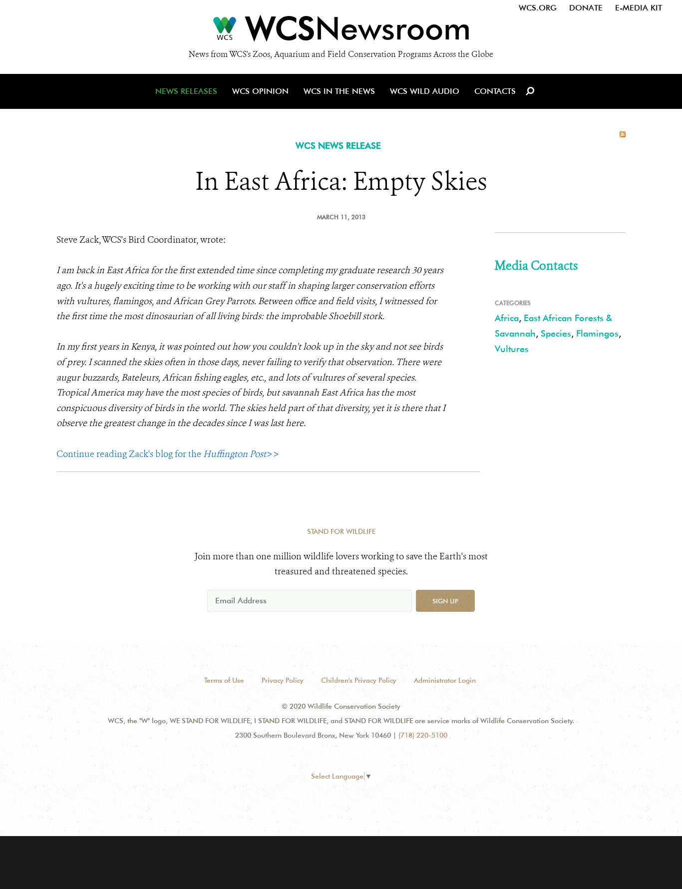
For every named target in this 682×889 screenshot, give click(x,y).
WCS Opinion (260, 91)
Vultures (512, 349)
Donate (586, 7)
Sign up (445, 601)
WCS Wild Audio (424, 91)
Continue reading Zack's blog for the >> (167, 454)
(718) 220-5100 (422, 735)
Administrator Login (445, 680)
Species (556, 333)
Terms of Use (224, 680)
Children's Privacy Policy (358, 680)
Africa (507, 318)
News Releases (186, 91)
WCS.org (538, 7)
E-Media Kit (638, 7)
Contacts (495, 91)
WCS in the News (339, 91)
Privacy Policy (283, 680)
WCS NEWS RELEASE (338, 145)
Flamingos (597, 333)
